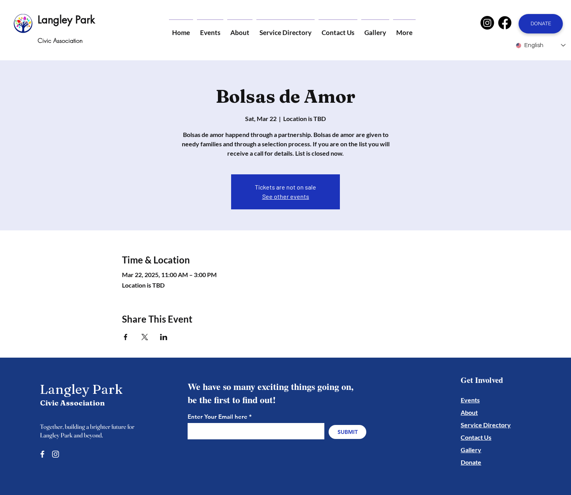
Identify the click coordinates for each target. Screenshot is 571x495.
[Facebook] (505, 23)
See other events (285, 196)
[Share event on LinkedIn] (163, 337)
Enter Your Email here (217, 417)
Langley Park (66, 19)
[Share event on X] (144, 337)
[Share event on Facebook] (125, 337)
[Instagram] (487, 23)
